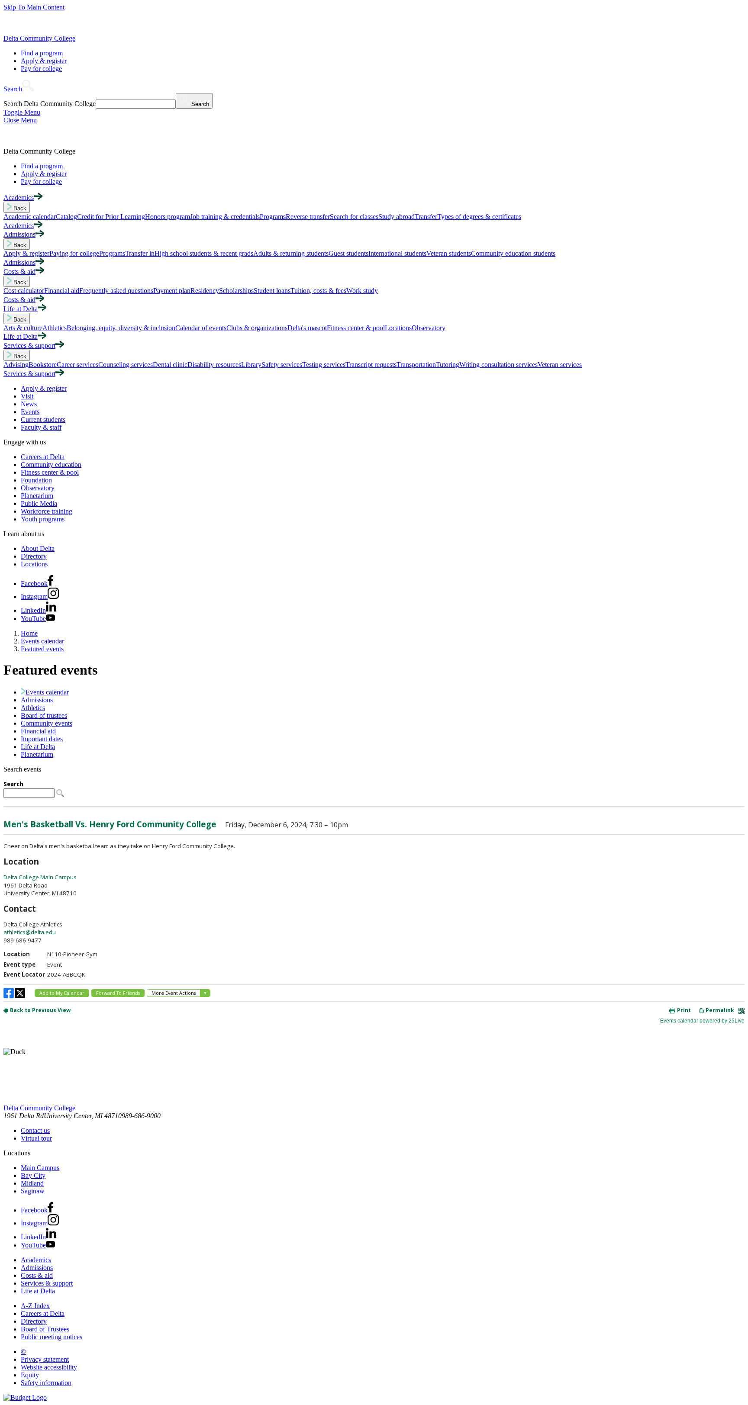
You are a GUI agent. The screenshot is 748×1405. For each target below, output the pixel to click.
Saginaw (33, 1191)
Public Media (39, 503)
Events (30, 411)
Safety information (46, 1382)
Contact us (35, 1130)
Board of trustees (44, 715)
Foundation (36, 480)
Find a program (42, 53)
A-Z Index (35, 1305)
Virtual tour (36, 1138)
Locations (34, 564)
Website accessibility (49, 1367)
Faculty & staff (41, 427)
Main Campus (40, 1167)
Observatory (38, 488)
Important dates (42, 739)
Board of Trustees (45, 1329)
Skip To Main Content (33, 7)
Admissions (37, 700)
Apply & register (44, 60)
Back (19, 208)
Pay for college (41, 68)
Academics (36, 1260)
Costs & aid (37, 1275)
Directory (34, 556)
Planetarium (37, 495)
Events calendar (42, 641)
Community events (46, 723)
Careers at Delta (42, 456)
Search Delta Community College (49, 103)
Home (29, 633)
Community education (51, 464)
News (29, 404)
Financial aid (38, 731)
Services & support (47, 1283)
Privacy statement (45, 1359)
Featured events (42, 649)
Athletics (33, 707)
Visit (27, 396)
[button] (18, 89)
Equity (30, 1375)
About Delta (38, 548)
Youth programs (42, 519)
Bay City (33, 1175)
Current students (43, 419)
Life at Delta (38, 746)
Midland (32, 1183)
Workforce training (46, 511)
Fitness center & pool (50, 472)
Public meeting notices (51, 1337)
